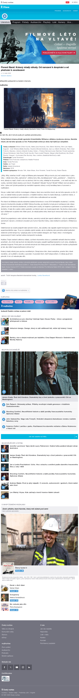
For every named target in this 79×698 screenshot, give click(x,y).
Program (58, 10)
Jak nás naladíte (46, 629)
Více (70, 22)
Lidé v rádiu (44, 635)
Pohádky (28, 302)
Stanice (4, 635)
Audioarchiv (67, 10)
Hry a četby (7, 302)
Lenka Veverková (43, 275)
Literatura (5, 22)
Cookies (4, 692)
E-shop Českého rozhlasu (13, 505)
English (32, 692)
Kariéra (42, 637)
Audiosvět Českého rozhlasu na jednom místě (16, 311)
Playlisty (46, 22)
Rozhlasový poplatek (47, 643)
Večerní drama (6, 76)
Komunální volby (8, 632)
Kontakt (43, 640)
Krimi (18, 302)
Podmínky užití (24, 692)
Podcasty (5, 653)
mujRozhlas (5, 297)
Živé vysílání (51, 302)
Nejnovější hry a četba (12, 443)
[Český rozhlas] (7, 2)
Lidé (54, 22)
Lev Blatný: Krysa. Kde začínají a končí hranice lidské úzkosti (34, 492)
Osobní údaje (13, 692)
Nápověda (44, 632)
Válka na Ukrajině (8, 629)
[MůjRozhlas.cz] (4, 85)
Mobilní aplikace (7, 656)
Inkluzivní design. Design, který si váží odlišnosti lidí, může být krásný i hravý (41, 328)
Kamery (75, 10)
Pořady (25, 22)
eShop (4, 637)
